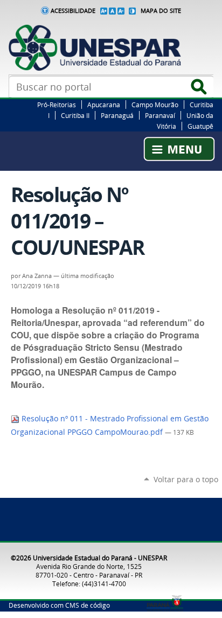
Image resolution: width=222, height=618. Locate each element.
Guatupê (200, 126)
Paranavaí (160, 115)
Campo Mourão (154, 104)
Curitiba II (75, 115)
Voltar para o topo (186, 479)
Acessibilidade (73, 11)
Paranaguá (117, 115)
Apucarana (103, 104)
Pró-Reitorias (56, 104)
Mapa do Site (161, 11)
